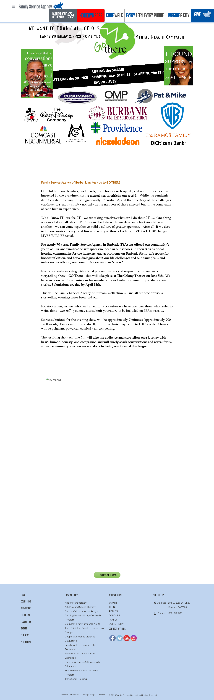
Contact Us (158, 595)
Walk (114, 15)
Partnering (26, 641)
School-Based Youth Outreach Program (81, 672)
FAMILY (113, 619)
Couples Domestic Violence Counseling (80, 638)
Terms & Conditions (69, 694)
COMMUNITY (116, 624)
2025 (90, 15)
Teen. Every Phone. (145, 15)
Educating (25, 614)
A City (178, 15)
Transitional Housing (76, 679)
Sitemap (101, 694)
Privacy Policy (88, 694)
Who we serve (116, 595)
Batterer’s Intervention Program (82, 611)
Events (24, 628)
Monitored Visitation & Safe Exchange (80, 655)
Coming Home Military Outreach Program (83, 617)
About (23, 594)
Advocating (26, 621)
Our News (25, 635)
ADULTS (113, 611)
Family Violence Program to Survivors (80, 647)
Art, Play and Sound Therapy (80, 607)
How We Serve (72, 595)
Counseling (26, 601)
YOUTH (113, 602)
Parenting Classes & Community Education (82, 664)
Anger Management (76, 602)
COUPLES (114, 615)
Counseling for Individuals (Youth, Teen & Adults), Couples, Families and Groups (85, 628)
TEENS (112, 607)
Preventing (26, 608)
